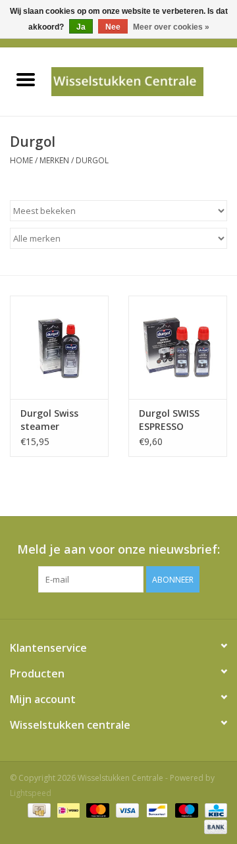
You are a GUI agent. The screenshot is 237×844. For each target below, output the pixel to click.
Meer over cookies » (171, 27)
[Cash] (37, 809)
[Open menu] (25, 79)
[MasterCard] (96, 809)
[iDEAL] (67, 809)
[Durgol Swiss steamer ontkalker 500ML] (59, 347)
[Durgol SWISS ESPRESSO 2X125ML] (177, 347)
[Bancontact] (155, 809)
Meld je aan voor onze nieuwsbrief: (118, 549)
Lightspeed (30, 793)
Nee (112, 27)
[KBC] (213, 809)
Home (21, 160)
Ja (81, 27)
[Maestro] (185, 809)
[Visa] (126, 809)
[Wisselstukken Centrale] (144, 80)
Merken (54, 160)
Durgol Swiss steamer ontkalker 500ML (58, 420)
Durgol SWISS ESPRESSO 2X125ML (169, 420)
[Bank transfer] (213, 825)
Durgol (92, 160)
